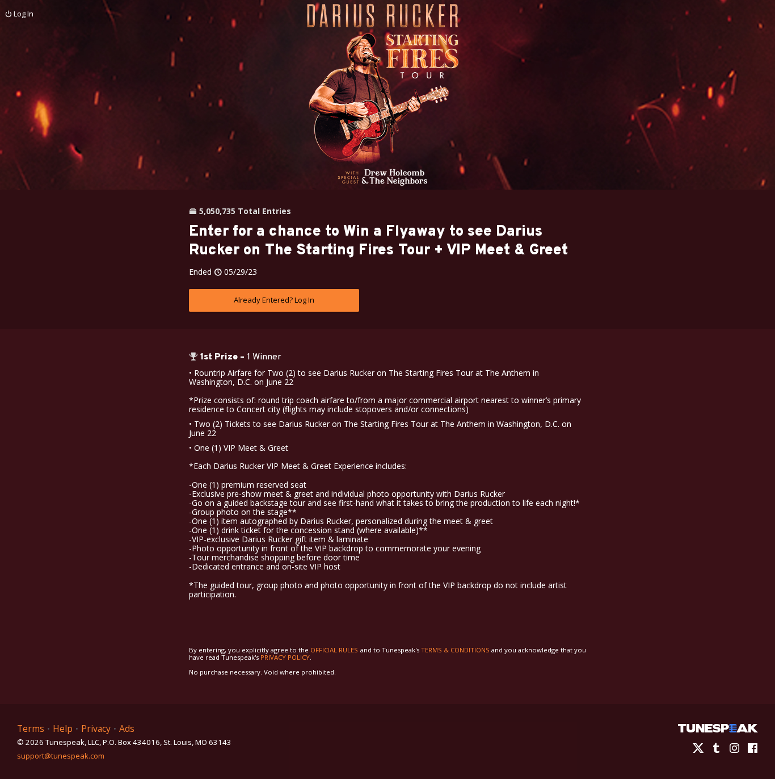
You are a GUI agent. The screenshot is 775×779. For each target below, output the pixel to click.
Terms (30, 728)
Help (63, 728)
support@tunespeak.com (60, 755)
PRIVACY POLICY (285, 657)
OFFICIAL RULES (334, 650)
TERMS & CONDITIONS (455, 650)
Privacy (96, 728)
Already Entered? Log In (274, 300)
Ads (126, 728)
